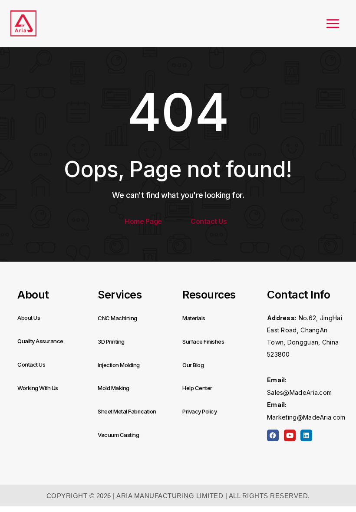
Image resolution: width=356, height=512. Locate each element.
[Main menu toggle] (333, 23)
